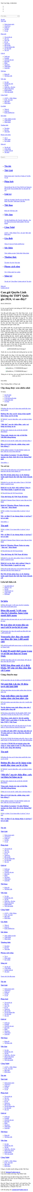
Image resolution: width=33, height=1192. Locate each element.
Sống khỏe (7, 122)
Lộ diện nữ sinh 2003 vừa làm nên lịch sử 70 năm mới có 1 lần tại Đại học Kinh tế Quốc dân (16, 733)
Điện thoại (7, 103)
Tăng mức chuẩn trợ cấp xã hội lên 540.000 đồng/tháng (14, 436)
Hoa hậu (6, 61)
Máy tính (7, 101)
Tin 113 (6, 38)
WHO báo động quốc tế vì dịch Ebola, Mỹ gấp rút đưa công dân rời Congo (16, 667)
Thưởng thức (4, 125)
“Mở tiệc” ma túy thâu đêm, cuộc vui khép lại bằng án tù (15, 425)
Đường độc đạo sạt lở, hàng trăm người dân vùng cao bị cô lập (16, 415)
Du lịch (6, 130)
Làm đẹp (7, 68)
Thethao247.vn (8, 591)
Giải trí (3, 53)
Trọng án (7, 43)
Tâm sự (6, 109)
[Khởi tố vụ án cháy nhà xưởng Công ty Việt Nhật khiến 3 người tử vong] (16, 484)
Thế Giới (3, 21)
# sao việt (7, 396)
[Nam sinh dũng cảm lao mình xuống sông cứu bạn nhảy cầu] (16, 692)
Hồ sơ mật (7, 45)
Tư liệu (6, 29)
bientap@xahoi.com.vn (13, 1172)
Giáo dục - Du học (9, 87)
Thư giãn (7, 131)
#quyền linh (7, 395)
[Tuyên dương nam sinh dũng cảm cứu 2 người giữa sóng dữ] (16, 704)
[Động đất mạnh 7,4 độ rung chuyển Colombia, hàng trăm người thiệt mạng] (16, 606)
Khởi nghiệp (8, 90)
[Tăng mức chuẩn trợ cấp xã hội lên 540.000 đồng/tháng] (16, 431)
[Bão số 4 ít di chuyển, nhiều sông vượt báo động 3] (16, 440)
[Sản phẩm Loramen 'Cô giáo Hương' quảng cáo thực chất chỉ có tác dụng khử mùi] (16, 451)
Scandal (6, 58)
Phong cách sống (6, 134)
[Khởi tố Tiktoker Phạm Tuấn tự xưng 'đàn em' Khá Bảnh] (16, 502)
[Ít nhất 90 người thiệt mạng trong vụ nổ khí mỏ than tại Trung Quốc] (16, 647)
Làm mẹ (6, 111)
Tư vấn (6, 82)
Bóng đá (6, 74)
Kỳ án (6, 42)
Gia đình (3, 106)
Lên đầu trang (11, 976)
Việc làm (3, 79)
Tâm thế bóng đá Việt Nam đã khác (14, 497)
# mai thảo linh (8, 400)
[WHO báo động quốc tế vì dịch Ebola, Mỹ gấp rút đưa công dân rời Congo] (16, 661)
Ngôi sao (7, 56)
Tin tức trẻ (7, 147)
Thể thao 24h (8, 76)
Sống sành (7, 139)
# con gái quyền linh (10, 398)
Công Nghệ (4, 95)
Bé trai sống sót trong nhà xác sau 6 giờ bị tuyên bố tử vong (15, 626)
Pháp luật (3, 34)
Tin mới (4, 525)
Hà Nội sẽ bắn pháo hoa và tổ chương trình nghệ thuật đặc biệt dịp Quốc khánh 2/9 (16, 477)
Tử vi (6, 138)
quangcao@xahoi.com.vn (20, 1189)
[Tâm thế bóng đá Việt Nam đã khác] (12, 493)
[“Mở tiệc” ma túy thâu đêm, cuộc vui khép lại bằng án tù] (16, 421)
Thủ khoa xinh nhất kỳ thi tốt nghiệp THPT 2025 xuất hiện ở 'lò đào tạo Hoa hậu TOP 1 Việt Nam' (16, 720)
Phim (5, 63)
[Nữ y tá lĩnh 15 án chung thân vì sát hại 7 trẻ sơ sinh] (16, 512)
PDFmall (7, 594)
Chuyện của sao (9, 60)
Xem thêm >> (5, 462)
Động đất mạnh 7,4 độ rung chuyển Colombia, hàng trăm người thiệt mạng (14, 613)
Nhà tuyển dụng (9, 88)
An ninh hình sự (9, 586)
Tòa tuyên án (8, 37)
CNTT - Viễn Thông (10, 98)
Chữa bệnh (7, 120)
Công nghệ (7, 592)
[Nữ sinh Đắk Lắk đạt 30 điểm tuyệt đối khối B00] (16, 680)
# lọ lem (6, 401)
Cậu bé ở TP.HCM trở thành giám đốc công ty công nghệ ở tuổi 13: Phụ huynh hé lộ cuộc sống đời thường (16, 746)
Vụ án (6, 31)
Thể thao (3, 71)
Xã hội (6, 589)
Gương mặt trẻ (8, 150)
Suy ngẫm (7, 141)
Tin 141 (6, 50)
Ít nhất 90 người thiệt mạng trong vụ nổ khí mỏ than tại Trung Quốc (16, 653)
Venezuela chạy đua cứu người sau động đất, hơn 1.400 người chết (15, 639)
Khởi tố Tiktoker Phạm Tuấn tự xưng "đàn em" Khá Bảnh (15, 506)
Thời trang (7, 66)
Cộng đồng (7, 149)
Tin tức (3, 19)
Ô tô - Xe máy (8, 100)
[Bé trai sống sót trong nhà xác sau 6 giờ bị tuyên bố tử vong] (16, 621)
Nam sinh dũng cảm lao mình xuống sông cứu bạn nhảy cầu (14, 697)
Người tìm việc (8, 83)
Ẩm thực (7, 128)
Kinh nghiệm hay (9, 112)
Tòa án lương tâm (9, 47)
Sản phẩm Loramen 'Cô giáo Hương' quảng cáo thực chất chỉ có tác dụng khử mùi (16, 457)
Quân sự (6, 27)
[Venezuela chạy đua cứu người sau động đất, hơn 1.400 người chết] (16, 633)
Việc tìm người (8, 92)
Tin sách (6, 152)
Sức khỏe (3, 115)
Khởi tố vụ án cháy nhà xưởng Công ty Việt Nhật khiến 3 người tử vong (16, 489)
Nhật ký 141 (8, 587)
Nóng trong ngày (9, 24)
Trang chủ (4, 976)
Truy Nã (6, 40)
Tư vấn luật (7, 48)
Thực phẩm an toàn (10, 119)
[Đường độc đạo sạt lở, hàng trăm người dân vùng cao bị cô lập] (16, 410)
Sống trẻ (3, 144)
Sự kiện (4, 601)
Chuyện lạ (7, 26)
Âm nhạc (7, 64)
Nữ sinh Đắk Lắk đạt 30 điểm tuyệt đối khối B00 (14, 685)
